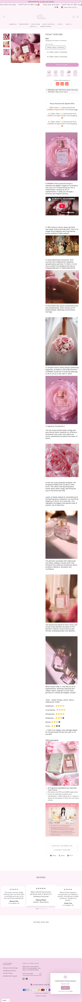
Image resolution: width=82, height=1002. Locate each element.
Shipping (48, 40)
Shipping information (62, 845)
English (4, 1000)
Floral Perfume (35, 24)
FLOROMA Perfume (62, 850)
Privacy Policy (8, 973)
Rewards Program (45, 26)
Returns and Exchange (10, 968)
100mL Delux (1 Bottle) (55, 47)
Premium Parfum (24, 24)
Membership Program (10, 976)
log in (66, 92)
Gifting (60, 24)
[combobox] (6, 1000)
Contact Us (33, 26)
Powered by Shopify (41, 995)
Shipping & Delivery (9, 970)
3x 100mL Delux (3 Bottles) (57, 57)
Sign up (58, 92)
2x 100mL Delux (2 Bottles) (57, 52)
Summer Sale (13, 24)
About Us (69, 24)
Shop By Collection (48, 24)
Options (49, 44)
